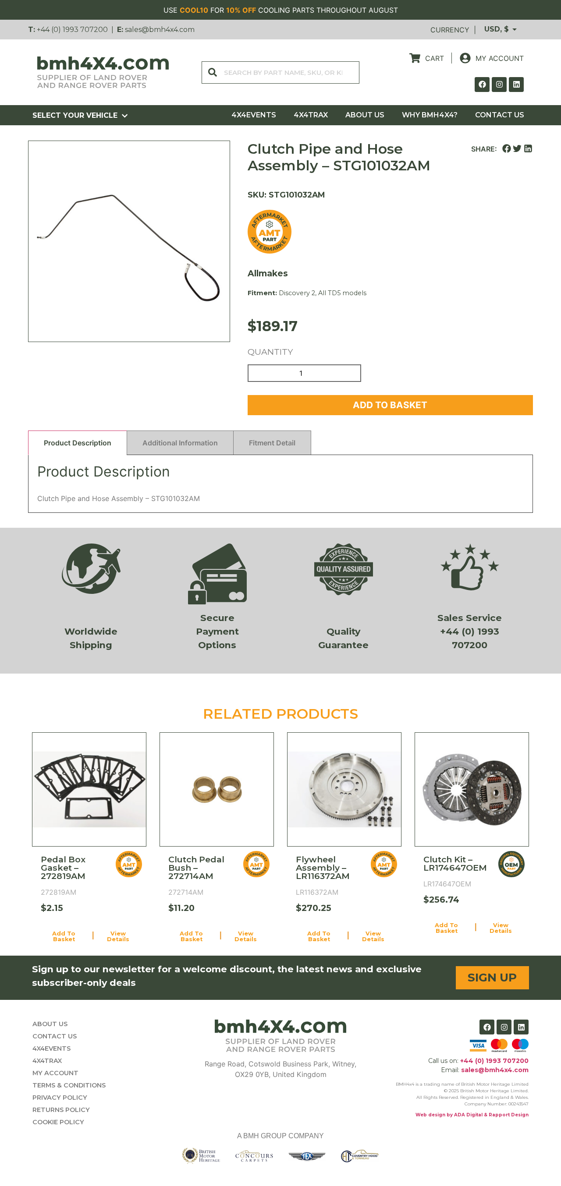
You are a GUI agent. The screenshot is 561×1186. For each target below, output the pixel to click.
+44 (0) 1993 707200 (72, 29)
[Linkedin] (516, 84)
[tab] (77, 443)
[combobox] (280, 72)
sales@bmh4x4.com (160, 29)
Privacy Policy (59, 1097)
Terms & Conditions (69, 1085)
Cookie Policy (58, 1122)
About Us (364, 115)
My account (55, 1073)
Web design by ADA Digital (449, 1115)
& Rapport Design (506, 1115)
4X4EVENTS (253, 115)
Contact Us (499, 115)
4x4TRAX (311, 115)
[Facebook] (482, 84)
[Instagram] (499, 84)
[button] (506, 149)
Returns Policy (61, 1110)
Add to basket (390, 404)
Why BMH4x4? (430, 115)
